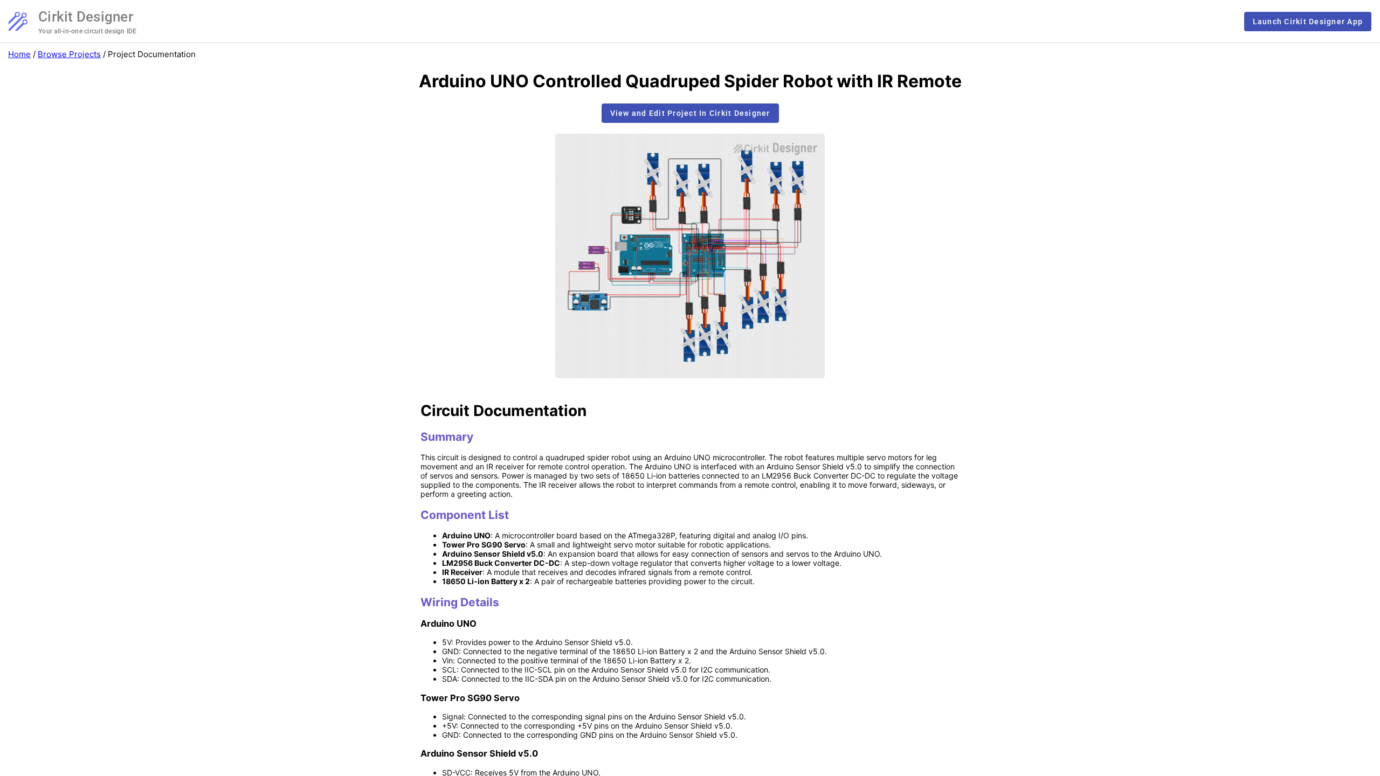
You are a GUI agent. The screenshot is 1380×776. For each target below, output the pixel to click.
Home (19, 54)
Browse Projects (69, 54)
